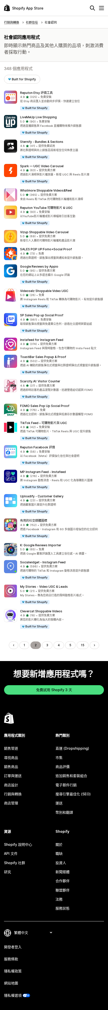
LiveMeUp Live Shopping (38, 117)
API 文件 (11, 853)
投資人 (61, 863)
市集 (59, 757)
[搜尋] (92, 8)
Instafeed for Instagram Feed (41, 340)
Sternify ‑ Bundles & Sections (41, 142)
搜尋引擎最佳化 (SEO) (73, 794)
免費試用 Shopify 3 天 (54, 690)
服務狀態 (63, 908)
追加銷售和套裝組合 (71, 776)
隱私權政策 (13, 971)
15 (82, 645)
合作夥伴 (63, 881)
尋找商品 (11, 757)
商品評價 (63, 766)
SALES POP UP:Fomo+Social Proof (46, 249)
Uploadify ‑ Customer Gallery (42, 496)
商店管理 (11, 803)
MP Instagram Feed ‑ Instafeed (43, 472)
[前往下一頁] (94, 645)
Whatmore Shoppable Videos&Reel (46, 190)
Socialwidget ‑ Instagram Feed (43, 562)
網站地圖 (11, 983)
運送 (59, 803)
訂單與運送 (13, 776)
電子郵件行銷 (66, 785)
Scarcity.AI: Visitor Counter (40, 381)
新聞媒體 (63, 872)
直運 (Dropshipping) (72, 748)
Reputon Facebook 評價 (37, 447)
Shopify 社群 (14, 863)
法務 (59, 899)
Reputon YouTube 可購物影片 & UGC (46, 208)
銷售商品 (11, 766)
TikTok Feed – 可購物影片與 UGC (43, 423)
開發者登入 (13, 947)
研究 (7, 872)
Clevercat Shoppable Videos (41, 611)
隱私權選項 (13, 995)
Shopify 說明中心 (18, 844)
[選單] (101, 8)
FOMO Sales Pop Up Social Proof (44, 406)
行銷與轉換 (13, 794)
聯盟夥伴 (63, 890)
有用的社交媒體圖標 (33, 520)
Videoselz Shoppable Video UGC (44, 291)
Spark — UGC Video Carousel (42, 166)
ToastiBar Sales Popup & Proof (43, 357)
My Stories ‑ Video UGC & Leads (44, 586)
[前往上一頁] (13, 645)
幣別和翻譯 (64, 812)
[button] (54, 101)
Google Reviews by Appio (39, 266)
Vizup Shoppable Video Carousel (44, 232)
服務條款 (11, 959)
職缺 (59, 853)
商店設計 (11, 785)
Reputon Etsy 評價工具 (36, 93)
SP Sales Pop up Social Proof (41, 315)
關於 (59, 844)
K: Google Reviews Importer (40, 545)
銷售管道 (11, 748)
